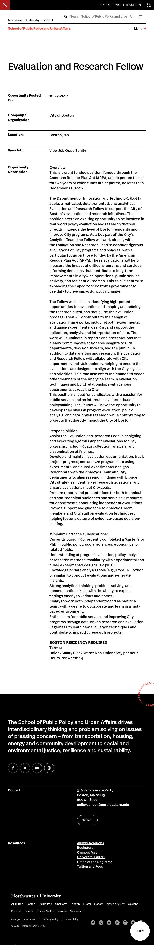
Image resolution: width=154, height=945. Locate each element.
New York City (116, 903)
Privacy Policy (51, 919)
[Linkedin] (117, 922)
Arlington (17, 903)
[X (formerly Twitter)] (101, 922)
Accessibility (71, 919)
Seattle (29, 911)
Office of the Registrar (94, 862)
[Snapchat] (133, 922)
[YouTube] (109, 922)
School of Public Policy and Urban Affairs (39, 28)
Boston (30, 903)
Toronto (62, 911)
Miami (87, 903)
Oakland (133, 903)
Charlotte (61, 903)
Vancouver (77, 911)
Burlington (45, 903)
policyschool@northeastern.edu (103, 804)
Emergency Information (23, 919)
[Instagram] (125, 922)
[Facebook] (93, 922)
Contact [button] (87, 820)
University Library (91, 857)
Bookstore (85, 847)
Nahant (98, 903)
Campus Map (87, 852)
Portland (16, 911)
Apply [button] (140, 931)
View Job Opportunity (67, 151)
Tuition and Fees (90, 866)
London (75, 903)
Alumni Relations (90, 843)
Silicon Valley (45, 911)
